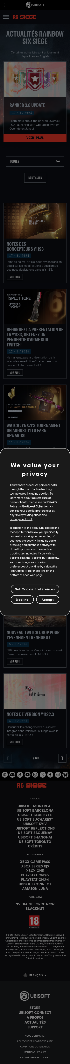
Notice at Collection (35, 506)
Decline (22, 599)
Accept (48, 599)
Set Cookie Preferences (35, 589)
